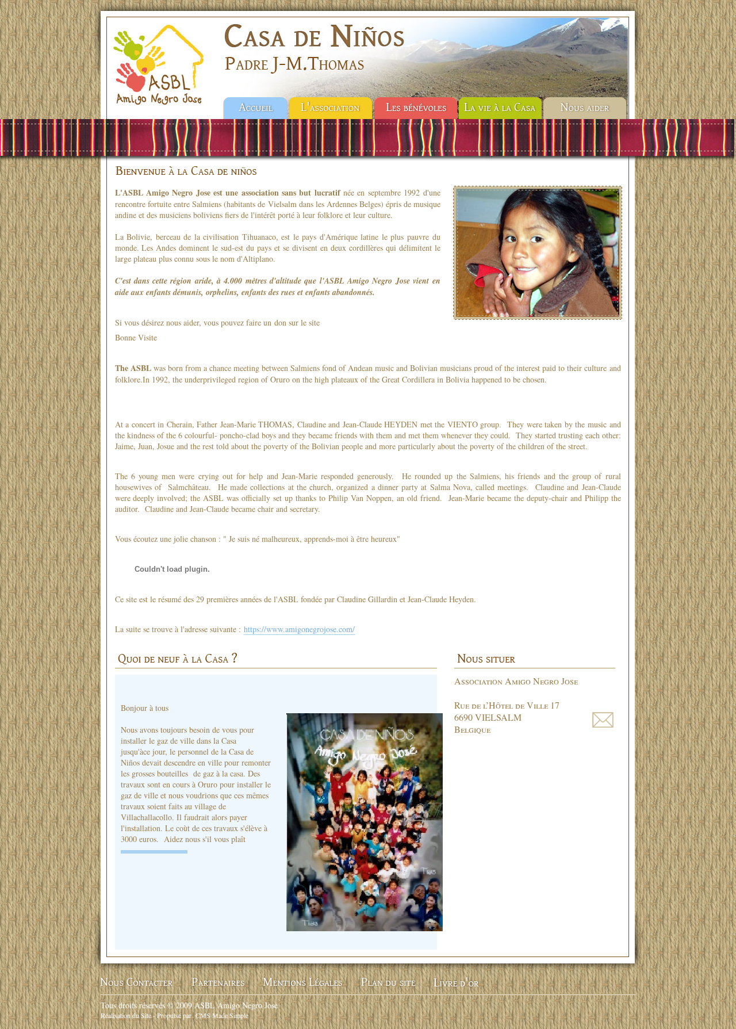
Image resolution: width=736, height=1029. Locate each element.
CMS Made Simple (221, 1015)
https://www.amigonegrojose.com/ (299, 628)
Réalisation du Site (126, 1015)
